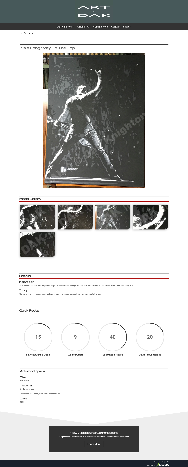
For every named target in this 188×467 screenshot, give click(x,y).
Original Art (83, 27)
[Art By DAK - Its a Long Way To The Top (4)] (150, 229)
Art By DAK (165, 462)
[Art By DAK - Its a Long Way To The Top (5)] (37, 256)
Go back (28, 33)
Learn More (94, 444)
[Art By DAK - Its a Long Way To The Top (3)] (112, 229)
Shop (126, 27)
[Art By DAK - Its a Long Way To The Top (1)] (37, 229)
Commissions (100, 27)
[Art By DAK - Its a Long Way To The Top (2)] (75, 229)
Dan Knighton (64, 27)
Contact (115, 27)
